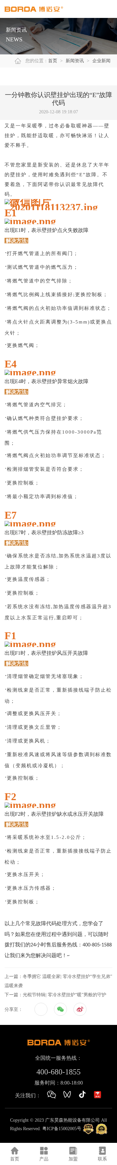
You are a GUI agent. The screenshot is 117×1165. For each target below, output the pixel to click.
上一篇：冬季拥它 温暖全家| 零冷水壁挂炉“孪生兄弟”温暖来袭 (58, 981)
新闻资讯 (75, 60)
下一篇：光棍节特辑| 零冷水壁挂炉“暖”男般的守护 (55, 994)
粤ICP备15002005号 (61, 1128)
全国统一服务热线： (58, 1058)
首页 (52, 60)
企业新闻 (101, 60)
